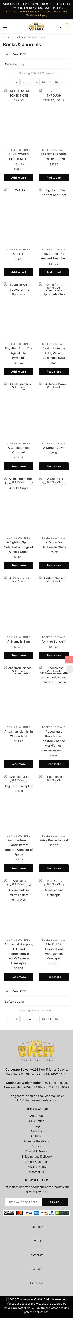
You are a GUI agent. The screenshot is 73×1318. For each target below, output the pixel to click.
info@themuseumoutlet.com (36, 1100)
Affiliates (37, 1136)
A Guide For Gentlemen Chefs (54, 544)
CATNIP (18, 254)
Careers (36, 1131)
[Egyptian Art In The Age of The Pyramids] (18, 311)
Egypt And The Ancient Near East (54, 256)
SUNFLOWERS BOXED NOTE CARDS (18, 159)
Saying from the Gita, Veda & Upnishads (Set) (53, 353)
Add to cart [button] (18, 177)
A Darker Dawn (53, 448)
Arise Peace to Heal (54, 840)
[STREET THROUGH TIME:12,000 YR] (54, 118)
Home (6, 37)
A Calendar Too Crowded (19, 450)
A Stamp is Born (18, 641)
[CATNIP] (18, 217)
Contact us (36, 1172)
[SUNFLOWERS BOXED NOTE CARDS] (18, 118)
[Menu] (5, 26)
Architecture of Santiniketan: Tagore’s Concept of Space (18, 847)
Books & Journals (18, 150)
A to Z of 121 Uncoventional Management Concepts (54, 951)
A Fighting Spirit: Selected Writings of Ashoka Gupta (18, 547)
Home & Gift (18, 37)
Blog (36, 1126)
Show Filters (18, 53)
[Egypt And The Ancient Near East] (54, 217)
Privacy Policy (36, 1167)
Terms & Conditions (36, 1162)
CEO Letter (36, 1121)
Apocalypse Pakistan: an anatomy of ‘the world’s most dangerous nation (53, 741)
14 (49, 81)
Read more (54, 371)
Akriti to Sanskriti (54, 641)
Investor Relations (36, 1141)
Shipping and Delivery (36, 1156)
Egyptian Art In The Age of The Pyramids (18, 353)
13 (43, 81)
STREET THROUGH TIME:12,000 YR (53, 157)
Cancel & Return (36, 1151)
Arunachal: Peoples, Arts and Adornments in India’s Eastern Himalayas (18, 953)
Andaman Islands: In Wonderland (18, 734)
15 (56, 81)
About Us (36, 1116)
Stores (36, 1146)
